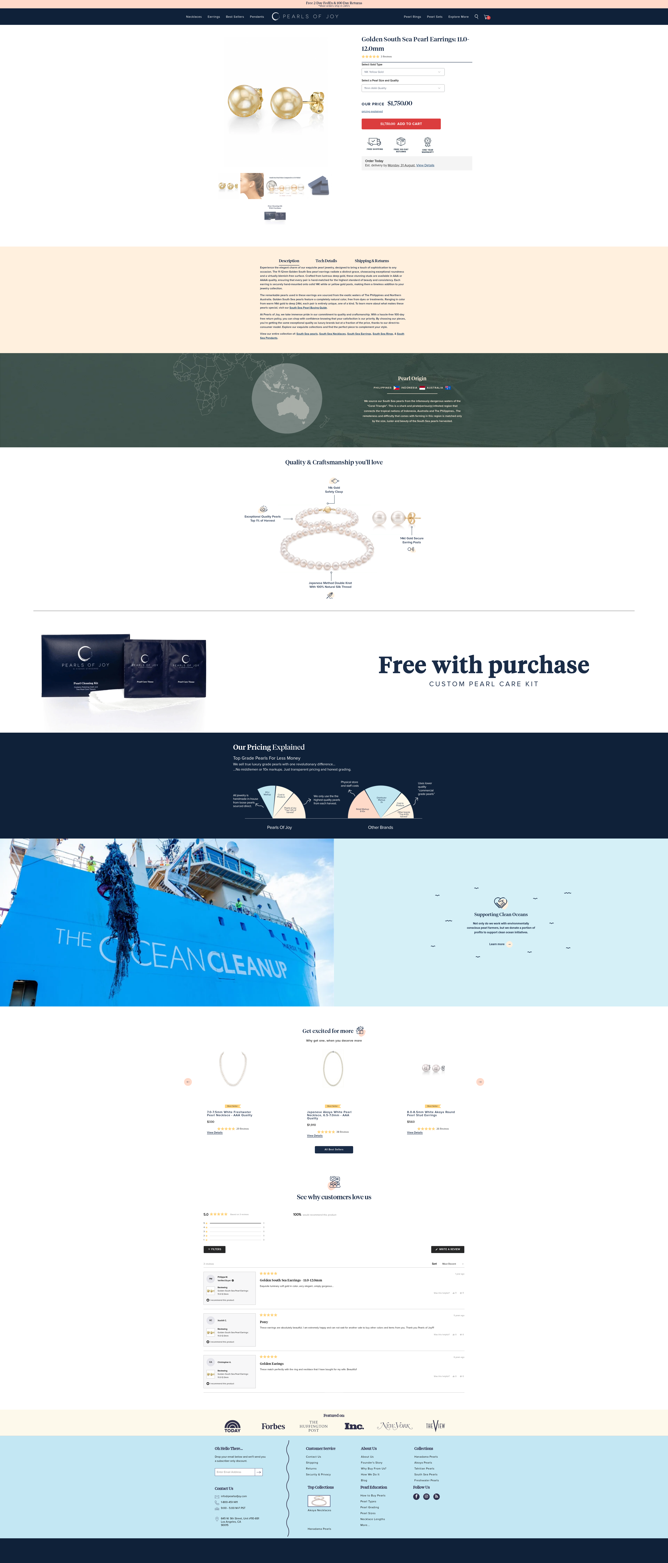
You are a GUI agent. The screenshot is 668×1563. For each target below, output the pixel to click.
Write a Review (451, 1250)
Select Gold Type (372, 64)
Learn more (497, 944)
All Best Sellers (334, 1149)
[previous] (188, 1082)
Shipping (312, 1462)
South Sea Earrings (359, 333)
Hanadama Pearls (426, 1457)
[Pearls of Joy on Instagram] (426, 1496)
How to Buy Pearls (372, 1495)
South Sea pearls (307, 333)
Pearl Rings (412, 17)
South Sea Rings (383, 333)
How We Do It (370, 1474)
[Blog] (436, 1496)
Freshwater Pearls (426, 1480)
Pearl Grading (369, 1507)
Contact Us (313, 1457)
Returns (311, 1468)
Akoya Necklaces (319, 1510)
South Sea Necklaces (332, 333)
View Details (425, 165)
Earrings (214, 17)
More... (365, 1525)
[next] (480, 1082)
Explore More (458, 17)
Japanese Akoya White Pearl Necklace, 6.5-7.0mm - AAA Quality (333, 1068)
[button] (377, 57)
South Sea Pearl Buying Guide (308, 307)
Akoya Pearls (423, 1462)
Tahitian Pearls (424, 1468)
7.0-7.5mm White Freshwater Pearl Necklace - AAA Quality (233, 1068)
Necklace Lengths (372, 1519)
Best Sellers (235, 17)
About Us (367, 1457)
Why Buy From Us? (373, 1468)
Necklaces (194, 17)
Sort (435, 1264)
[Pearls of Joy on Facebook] (416, 1496)
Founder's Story (372, 1462)
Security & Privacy (318, 1474)
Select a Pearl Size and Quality (380, 80)
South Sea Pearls (426, 1474)
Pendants (257, 17)
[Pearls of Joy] (305, 16)
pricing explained (372, 111)
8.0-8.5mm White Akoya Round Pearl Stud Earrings (433, 1068)
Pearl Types (368, 1501)
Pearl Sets (435, 17)
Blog (364, 1480)
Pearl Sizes (368, 1513)
